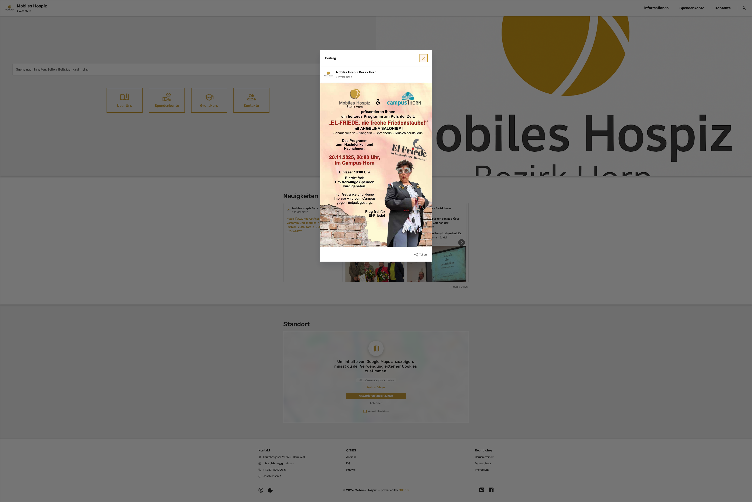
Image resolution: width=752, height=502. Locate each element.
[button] (376, 165)
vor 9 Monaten (344, 76)
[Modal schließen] (423, 58)
